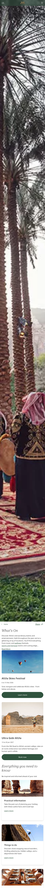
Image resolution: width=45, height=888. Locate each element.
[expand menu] (3, 3)
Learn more (22, 695)
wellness (18, 643)
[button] (42, 3)
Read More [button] (6, 649)
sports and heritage (9, 646)
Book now (22, 757)
